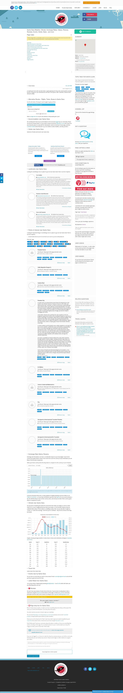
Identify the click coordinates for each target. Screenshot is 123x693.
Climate (28, 51)
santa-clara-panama (80, 90)
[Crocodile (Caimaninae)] (37, 66)
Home (58, 8)
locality (43, 243)
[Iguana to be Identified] (63, 66)
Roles (91, 151)
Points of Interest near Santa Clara (34, 47)
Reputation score (37, 614)
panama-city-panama (58, 243)
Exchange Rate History (32, 49)
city (50, 241)
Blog (105, 8)
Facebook (34, 497)
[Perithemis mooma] (30, 77)
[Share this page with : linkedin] (1, 181)
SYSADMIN (79, 335)
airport (29, 241)
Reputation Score (60, 123)
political (39, 246)
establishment (63, 241)
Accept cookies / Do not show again (91, 2)
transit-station (61, 246)
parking (67, 243)
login (50, 602)
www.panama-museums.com (43, 195)
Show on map (61, 262)
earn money (90, 192)
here (36, 3)
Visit (69, 262)
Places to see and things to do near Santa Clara (37, 48)
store (54, 246)
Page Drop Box (30, 59)
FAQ (110, 8)
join (61, 592)
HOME (28, 667)
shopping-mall (47, 246)
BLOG (48, 667)
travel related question (84, 141)
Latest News (29, 56)
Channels (86, 8)
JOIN (100, 8)
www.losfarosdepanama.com (43, 214)
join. (53, 602)
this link (59, 583)
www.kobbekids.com (41, 177)
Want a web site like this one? (33, 670)
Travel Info (29, 54)
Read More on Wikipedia (67, 188)
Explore (77, 8)
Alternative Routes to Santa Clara (34, 44)
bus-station (43, 241)
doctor (56, 241)
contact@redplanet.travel (60, 576)
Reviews (29, 58)
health (29, 243)
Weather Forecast (31, 52)
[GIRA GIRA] (37, 77)
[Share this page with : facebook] (1, 175)
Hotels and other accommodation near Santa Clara (38, 45)
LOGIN (94, 8)
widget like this (34, 116)
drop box (39, 592)
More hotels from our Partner (54, 165)
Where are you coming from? (34, 109)
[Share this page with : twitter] (1, 178)
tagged (57, 121)
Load (70, 465)
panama (49, 243)
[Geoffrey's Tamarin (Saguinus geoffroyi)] (48, 71)
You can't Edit (68, 85)
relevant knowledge (87, 199)
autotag (36, 241)
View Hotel (38, 156)
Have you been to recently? (103, 691)
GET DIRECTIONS (51, 111)
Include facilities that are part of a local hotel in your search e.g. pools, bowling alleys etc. (46, 236)
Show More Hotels (50, 161)
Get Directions (40, 189)
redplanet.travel (43, 113)
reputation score (90, 101)
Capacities (56, 594)
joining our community (48, 614)
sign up (58, 497)
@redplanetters (50, 583)
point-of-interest (31, 246)
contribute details (31, 126)
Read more (30, 153)
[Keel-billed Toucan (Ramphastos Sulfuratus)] (30, 66)
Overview (29, 42)
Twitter (28, 497)
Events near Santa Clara (32, 55)
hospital (36, 243)
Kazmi (70, 88)
